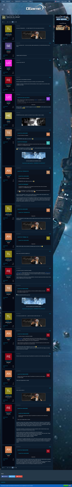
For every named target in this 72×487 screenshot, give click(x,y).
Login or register (64, 1)
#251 (50, 251)
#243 (50, 60)
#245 (50, 94)
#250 (50, 233)
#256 (50, 353)
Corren (44, 99)
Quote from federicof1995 (22, 288)
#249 (50, 205)
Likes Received (5, 72)
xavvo (37, 99)
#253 (50, 285)
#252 (50, 268)
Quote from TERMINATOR (23, 171)
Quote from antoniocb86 (22, 133)
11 (9, 467)
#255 (50, 330)
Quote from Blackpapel (22, 141)
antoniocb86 (19, 272)
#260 (50, 446)
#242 (50, 43)
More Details (66, 485)
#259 (50, 405)
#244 (50, 77)
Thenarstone (48, 272)
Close (70, 485)
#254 (50, 313)
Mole (8, 18)
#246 (50, 112)
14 (14, 467)
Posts (4, 39)
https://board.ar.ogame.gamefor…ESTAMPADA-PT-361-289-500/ (33, 163)
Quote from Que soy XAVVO (23, 97)
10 (7, 467)
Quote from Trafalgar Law (22, 237)
